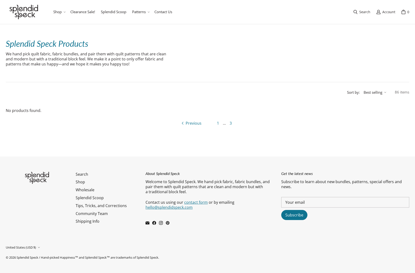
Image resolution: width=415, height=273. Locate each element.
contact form (196, 202)
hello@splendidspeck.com (169, 207)
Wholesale (85, 189)
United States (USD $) (21, 247)
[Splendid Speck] (24, 12)
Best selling (373, 92)
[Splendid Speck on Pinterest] (167, 223)
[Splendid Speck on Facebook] (154, 223)
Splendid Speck (27, 257)
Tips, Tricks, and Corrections (101, 205)
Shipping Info (87, 221)
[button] (58, 12)
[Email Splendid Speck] (147, 223)
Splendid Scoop (90, 197)
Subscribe (294, 215)
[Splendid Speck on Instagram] (161, 223)
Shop (80, 182)
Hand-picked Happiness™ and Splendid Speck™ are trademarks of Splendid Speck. (100, 257)
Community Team (92, 213)
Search (82, 174)
